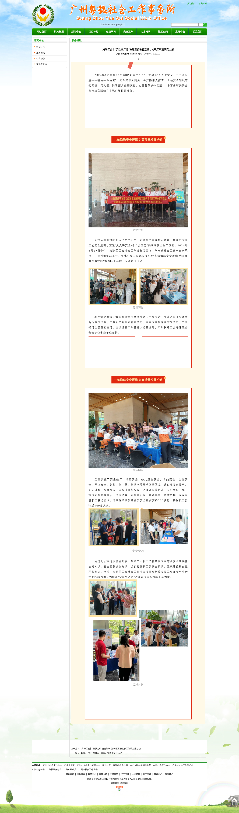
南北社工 (106, 765)
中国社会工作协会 (161, 765)
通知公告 (40, 47)
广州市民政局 (70, 769)
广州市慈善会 (38, 769)
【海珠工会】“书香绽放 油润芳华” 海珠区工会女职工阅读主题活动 (110, 748)
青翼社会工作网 (120, 765)
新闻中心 (76, 31)
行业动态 (40, 58)
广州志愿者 (69, 765)
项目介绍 (94, 31)
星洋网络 (124, 783)
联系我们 (197, 31)
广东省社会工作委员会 (182, 765)
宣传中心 (180, 31)
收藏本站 (203, 3)
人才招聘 (145, 31)
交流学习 (111, 31)
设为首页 (191, 3)
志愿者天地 (41, 64)
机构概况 (59, 31)
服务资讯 (40, 52)
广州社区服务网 (54, 769)
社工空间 (163, 31)
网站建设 (115, 783)
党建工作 (128, 31)
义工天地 (125, 774)
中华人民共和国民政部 (140, 765)
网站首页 (42, 31)
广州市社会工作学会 (52, 765)
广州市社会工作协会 (88, 769)
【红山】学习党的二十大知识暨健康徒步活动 (101, 753)
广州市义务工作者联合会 (88, 765)
